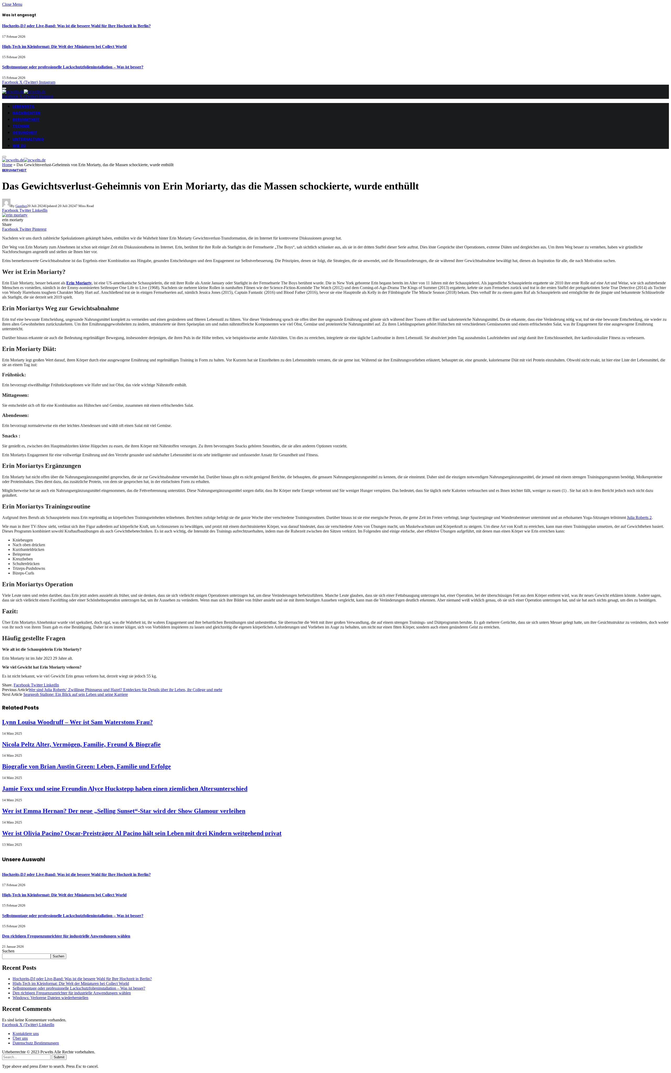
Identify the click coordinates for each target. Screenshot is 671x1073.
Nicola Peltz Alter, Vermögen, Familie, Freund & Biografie (81, 744)
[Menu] (4, 88)
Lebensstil (24, 106)
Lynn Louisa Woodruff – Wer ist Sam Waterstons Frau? (77, 722)
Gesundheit (25, 132)
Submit (59, 1057)
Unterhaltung (28, 139)
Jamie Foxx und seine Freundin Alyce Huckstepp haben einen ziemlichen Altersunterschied (124, 788)
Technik (21, 126)
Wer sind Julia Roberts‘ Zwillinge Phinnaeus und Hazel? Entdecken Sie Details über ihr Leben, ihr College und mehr (125, 689)
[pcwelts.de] (24, 91)
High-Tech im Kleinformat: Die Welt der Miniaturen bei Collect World (64, 46)
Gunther (21, 206)
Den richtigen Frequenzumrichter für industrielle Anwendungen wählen (66, 936)
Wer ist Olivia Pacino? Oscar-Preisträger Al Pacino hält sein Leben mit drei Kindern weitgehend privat (142, 833)
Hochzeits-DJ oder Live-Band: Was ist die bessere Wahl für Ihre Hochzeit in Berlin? (76, 26)
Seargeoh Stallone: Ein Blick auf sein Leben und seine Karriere (75, 694)
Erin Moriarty (79, 283)
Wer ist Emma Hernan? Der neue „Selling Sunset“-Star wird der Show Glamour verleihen (123, 811)
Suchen (8, 951)
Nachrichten (27, 113)
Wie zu (19, 145)
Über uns (20, 1038)
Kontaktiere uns (26, 1033)
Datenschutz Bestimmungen (36, 1043)
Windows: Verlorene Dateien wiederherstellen (50, 997)
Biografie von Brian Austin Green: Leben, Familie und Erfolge (86, 766)
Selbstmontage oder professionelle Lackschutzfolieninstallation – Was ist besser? (72, 67)
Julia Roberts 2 (639, 517)
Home (7, 164)
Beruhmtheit (26, 119)
